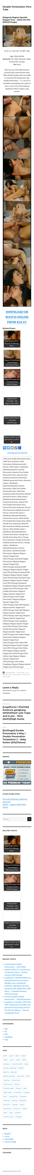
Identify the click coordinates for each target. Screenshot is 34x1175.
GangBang (8, 1037)
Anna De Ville (17, 1064)
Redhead (22, 1100)
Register (8, 1134)
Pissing (14, 1100)
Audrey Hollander (10, 1068)
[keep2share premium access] (17, 772)
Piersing (6, 1100)
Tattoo (24, 1109)
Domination (7, 1084)
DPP (6, 1034)
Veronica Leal (8, 1117)
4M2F (18, 1060)
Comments (10, 1142)
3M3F (5, 1060)
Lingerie (27, 1092)
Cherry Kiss (15, 1080)
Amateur (6, 1064)
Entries (9, 1139)
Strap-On (16, 1109)
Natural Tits (19, 674)
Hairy (14, 674)
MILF (5, 1096)
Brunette (9, 674)
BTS (27, 1076)
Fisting (18, 1088)
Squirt (22, 1104)
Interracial (17, 1092)
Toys (11, 1113)
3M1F (17, 1056)
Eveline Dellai (8, 1088)
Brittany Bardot (9, 1076)
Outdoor (23, 1096)
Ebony (17, 1084)
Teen (5, 1113)
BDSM (21, 1068)
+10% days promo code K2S (17, 453)
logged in (15, 690)
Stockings (7, 1109)
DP (27, 672)
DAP (6, 1029)
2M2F (11, 1056)
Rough (15, 1104)
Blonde (14, 1072)
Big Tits (6, 1072)
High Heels (7, 1092)
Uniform (18, 1113)
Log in (7, 1136)
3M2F (24, 1056)
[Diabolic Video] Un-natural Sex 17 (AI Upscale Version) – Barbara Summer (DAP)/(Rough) (18, 972)
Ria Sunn (6, 1104)
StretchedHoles (10, 672)
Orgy (6, 1040)
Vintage (7, 676)
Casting (6, 1080)
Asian (26, 1064)
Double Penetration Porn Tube (12, 1171)
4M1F (12, 1060)
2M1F (4, 674)
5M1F (24, 1060)
